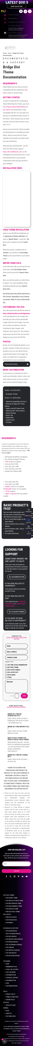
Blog (7, 1011)
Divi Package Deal (11, 920)
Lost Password (11, 972)
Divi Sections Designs (13, 955)
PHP (6, 462)
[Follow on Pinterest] (18, 876)
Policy (5, 991)
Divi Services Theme (12, 909)
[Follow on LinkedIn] (22, 876)
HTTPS (7, 491)
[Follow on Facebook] (6, 876)
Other (9, 677)
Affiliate (6, 1002)
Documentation (12, 18)
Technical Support (12, 977)
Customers (6, 961)
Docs (9, 53)
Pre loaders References (12, 533)
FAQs (7, 983)
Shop (7, 964)
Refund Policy (10, 1000)
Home (5, 53)
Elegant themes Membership (15, 107)
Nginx (7, 494)
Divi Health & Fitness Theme (14, 900)
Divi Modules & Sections (10, 928)
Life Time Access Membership (17, 665)
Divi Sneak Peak (11, 1016)
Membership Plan (11, 966)
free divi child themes (13, 911)
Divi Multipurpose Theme (13, 903)
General (5, 1008)
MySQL (7, 486)
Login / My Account (12, 969)
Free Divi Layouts (11, 917)
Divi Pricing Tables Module (14, 939)
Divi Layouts (7, 914)
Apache (13, 494)
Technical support (13, 15)
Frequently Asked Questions (16, 22)
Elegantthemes (17, 612)
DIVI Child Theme (12, 667)
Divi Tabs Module (11, 953)
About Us (9, 1013)
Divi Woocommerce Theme (14, 906)
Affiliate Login (10, 1005)
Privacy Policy (10, 994)
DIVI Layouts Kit (12, 672)
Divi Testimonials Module (14, 944)
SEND (24, 696)
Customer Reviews (11, 986)
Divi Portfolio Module (13, 950)
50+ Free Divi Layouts (14, 33)
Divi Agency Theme (11, 898)
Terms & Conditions (12, 997)
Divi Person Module (12, 942)
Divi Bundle (9, 922)
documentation (17, 577)
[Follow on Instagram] (14, 876)
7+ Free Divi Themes (14, 26)
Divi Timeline (10, 947)
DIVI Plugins (11, 675)
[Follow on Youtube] (26, 876)
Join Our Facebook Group (15, 887)
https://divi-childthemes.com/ (12, 152)
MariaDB (8, 489)
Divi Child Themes (8, 895)
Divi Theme (6, 110)
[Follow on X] (10, 876)
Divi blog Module (11, 936)
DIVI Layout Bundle (13, 670)
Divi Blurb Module (11, 931)
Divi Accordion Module (13, 933)
